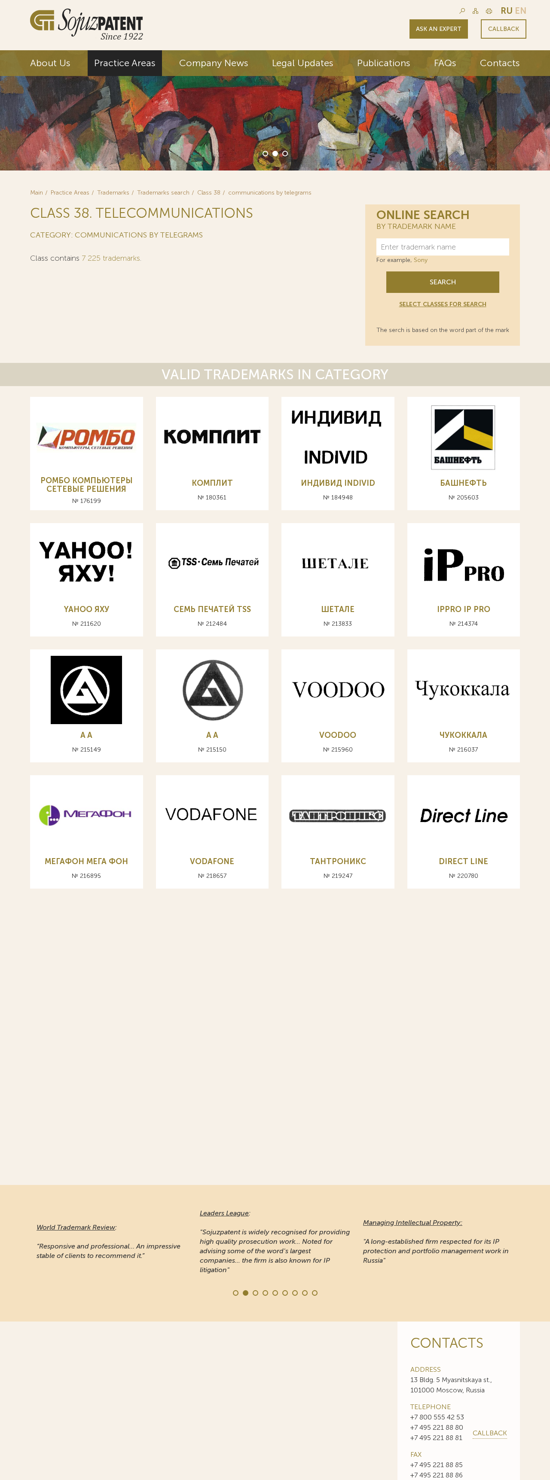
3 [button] (284, 153)
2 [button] (274, 153)
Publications (383, 63)
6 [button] (284, 1292)
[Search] (462, 11)
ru (507, 10)
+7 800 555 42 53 (437, 1417)
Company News (213, 63)
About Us (50, 63)
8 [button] (304, 1292)
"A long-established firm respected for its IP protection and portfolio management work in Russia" (436, 1241)
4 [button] (265, 1292)
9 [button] (314, 1292)
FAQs (445, 63)
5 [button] (274, 1292)
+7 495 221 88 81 (436, 1438)
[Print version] (489, 11)
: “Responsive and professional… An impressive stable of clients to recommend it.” (108, 1241)
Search (443, 282)
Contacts (500, 63)
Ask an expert (438, 29)
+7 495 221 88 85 (436, 1465)
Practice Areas (125, 63)
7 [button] (294, 1292)
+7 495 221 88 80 (436, 1427)
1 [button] (265, 153)
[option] (275, 110)
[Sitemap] (475, 11)
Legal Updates (302, 63)
